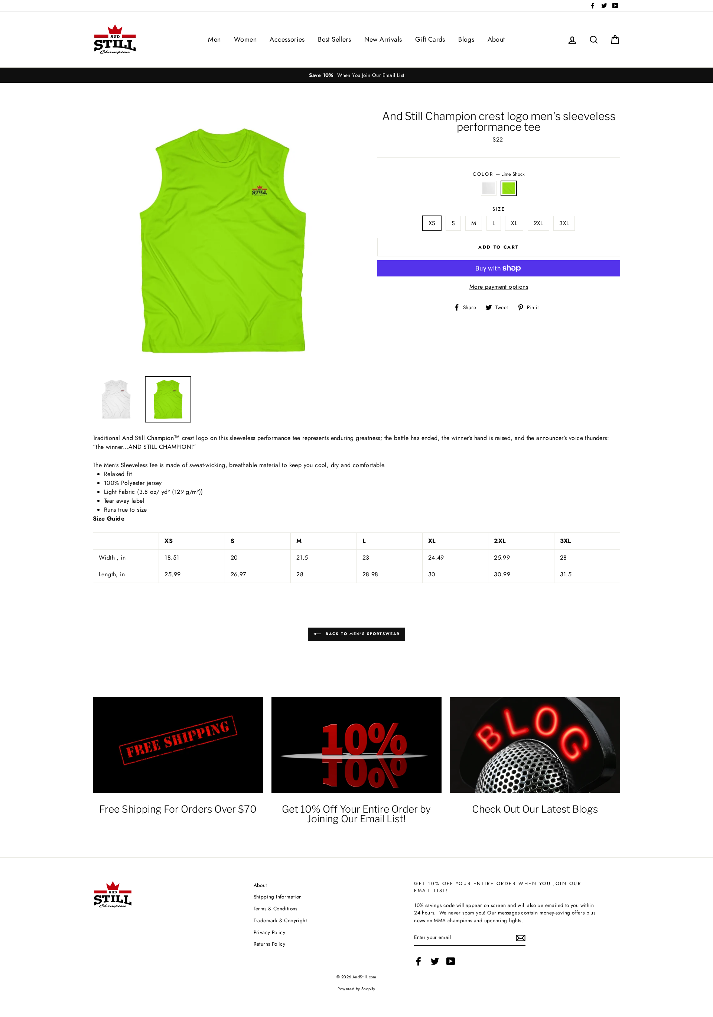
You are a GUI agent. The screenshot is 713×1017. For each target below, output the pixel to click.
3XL (564, 223)
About (496, 39)
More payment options (498, 286)
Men (214, 39)
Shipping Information (278, 896)
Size (498, 209)
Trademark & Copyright (280, 920)
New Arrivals (383, 39)
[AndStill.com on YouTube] (450, 961)
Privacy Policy (270, 932)
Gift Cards (430, 39)
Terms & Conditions (275, 908)
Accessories (287, 39)
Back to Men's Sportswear (362, 634)
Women (245, 39)
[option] (356, 75)
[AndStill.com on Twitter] (434, 961)
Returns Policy (270, 944)
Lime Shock (508, 188)
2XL (538, 223)
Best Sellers (334, 39)
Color (498, 174)
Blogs (466, 39)
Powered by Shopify (356, 989)
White (488, 188)
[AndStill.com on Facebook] (418, 961)
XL (514, 223)
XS (432, 223)
